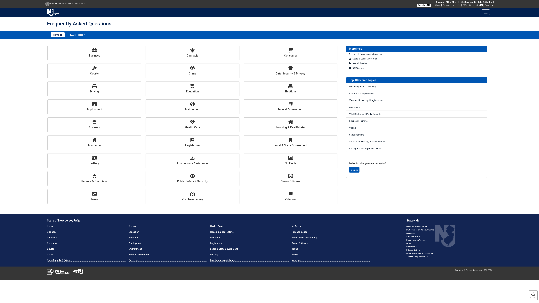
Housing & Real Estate (222, 231)
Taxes (295, 248)
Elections (133, 237)
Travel (295, 254)
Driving (132, 226)
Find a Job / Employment (361, 93)
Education (134, 231)
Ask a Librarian (359, 63)
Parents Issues (299, 231)
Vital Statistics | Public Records (365, 114)
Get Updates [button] (474, 5)
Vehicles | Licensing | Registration (365, 100)
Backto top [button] (533, 296)
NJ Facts (296, 226)
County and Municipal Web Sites (365, 148)
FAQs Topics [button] (76, 34)
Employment (135, 243)
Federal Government (139, 254)
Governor (133, 260)
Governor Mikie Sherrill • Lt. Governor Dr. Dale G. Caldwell (465, 2)
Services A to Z (413, 236)
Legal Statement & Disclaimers (420, 253)
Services (446, 5)
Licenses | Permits (358, 121)
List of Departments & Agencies (368, 54)
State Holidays (356, 134)
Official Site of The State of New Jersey (68, 4)
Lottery (214, 254)
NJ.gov (437, 5)
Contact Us (358, 67)
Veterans (296, 260)
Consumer (52, 243)
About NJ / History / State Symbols (367, 141)
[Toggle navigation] (486, 12)
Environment (135, 248)
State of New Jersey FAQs (63, 220)
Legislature (216, 243)
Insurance (215, 237)
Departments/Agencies (416, 240)
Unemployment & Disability (362, 86)
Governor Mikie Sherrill (416, 226)
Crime (50, 254)
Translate (422, 5)
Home (56, 34)
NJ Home (410, 233)
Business (52, 231)
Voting (352, 127)
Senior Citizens (300, 243)
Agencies (457, 5)
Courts (50, 248)
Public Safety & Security (304, 237)
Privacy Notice (413, 250)
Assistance (354, 107)
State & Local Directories (364, 58)
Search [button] (488, 5)
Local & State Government (224, 248)
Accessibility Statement (417, 256)
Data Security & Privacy (59, 260)
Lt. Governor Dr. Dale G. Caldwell (420, 230)
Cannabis (52, 237)
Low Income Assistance (222, 260)
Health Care (216, 226)
